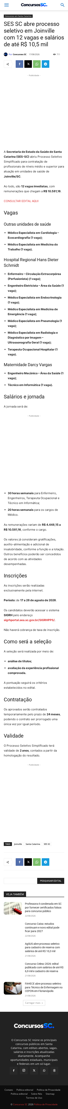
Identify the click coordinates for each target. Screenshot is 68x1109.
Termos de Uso (34, 1097)
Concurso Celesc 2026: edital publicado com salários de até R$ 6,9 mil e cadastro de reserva (44, 967)
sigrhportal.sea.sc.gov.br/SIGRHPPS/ (29, 620)
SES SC (47, 844)
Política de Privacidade (48, 1089)
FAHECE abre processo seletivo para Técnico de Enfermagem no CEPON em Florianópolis (44, 987)
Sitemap (50, 1093)
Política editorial (24, 1089)
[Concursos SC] (6, 54)
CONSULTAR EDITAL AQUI (21, 201)
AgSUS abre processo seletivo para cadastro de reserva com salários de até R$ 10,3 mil (42, 947)
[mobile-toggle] (6, 5)
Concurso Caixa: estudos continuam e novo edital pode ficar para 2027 (42, 927)
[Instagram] (24, 1070)
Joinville (18, 844)
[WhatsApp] (37, 64)
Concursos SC (19, 54)
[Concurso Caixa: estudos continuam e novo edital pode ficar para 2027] (13, 928)
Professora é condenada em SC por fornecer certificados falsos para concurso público (43, 907)
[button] (62, 5)
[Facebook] (19, 64)
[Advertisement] (34, 111)
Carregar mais (32, 1002)
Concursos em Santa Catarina (18, 16)
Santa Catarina (33, 844)
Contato (9, 1089)
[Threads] (54, 1070)
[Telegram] (45, 64)
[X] (28, 64)
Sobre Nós (36, 1093)
